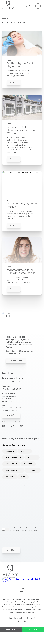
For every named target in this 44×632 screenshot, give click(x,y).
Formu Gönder (11, 550)
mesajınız (5, 507)
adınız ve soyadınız (8, 485)
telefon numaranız (8, 496)
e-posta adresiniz (28, 485)
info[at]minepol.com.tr (12, 378)
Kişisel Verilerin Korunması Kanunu (27, 528)
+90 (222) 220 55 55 (11, 381)
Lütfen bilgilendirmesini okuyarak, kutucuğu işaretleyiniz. (25, 530)
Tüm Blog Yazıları (15, 360)
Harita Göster (11, 415)
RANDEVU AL (11, 629)
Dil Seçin (31, 6)
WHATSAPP (33, 629)
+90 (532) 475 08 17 (11, 389)
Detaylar (13, 82)
